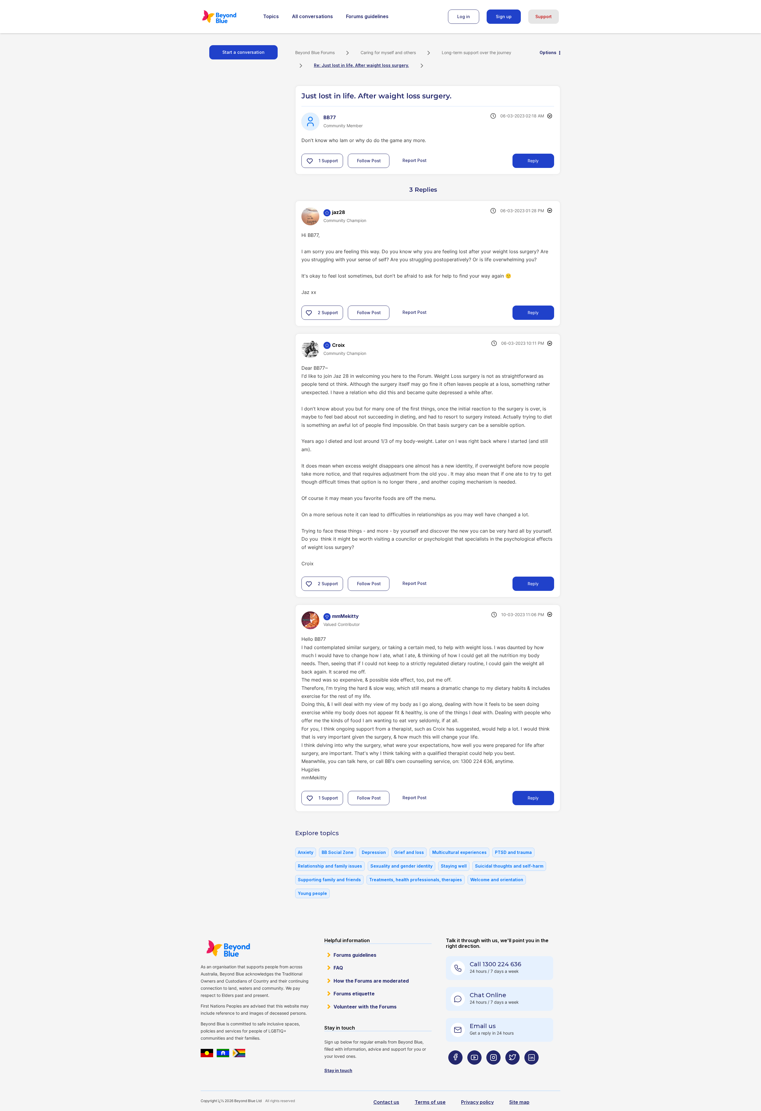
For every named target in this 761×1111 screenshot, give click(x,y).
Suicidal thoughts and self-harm (509, 865)
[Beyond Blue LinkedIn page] (531, 1069)
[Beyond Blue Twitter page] (512, 1069)
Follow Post (369, 160)
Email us (483, 1026)
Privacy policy (477, 1102)
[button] (309, 161)
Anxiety (305, 852)
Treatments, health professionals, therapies (415, 879)
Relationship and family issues (330, 865)
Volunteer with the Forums (365, 1007)
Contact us (386, 1102)
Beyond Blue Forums (227, 16)
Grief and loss (409, 852)
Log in (463, 16)
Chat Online (488, 995)
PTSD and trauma (513, 852)
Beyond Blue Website (228, 948)
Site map (519, 1102)
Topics (271, 16)
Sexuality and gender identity (401, 865)
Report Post (414, 160)
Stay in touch (338, 1070)
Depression (374, 852)
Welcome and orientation (496, 879)
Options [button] (548, 52)
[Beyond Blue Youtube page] (474, 1069)
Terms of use (430, 1102)
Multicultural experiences (459, 852)
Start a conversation (243, 52)
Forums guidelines (367, 16)
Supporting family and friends (329, 879)
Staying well (454, 865)
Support (543, 16)
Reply (533, 160)
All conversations (312, 16)
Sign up (504, 16)
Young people (312, 893)
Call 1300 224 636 (495, 964)
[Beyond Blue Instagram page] (493, 1069)
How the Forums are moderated (371, 981)
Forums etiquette (354, 994)
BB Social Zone (337, 852)
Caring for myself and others (388, 52)
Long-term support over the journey (476, 52)
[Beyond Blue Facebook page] (455, 1069)
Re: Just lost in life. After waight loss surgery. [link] (361, 65)
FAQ (338, 968)
